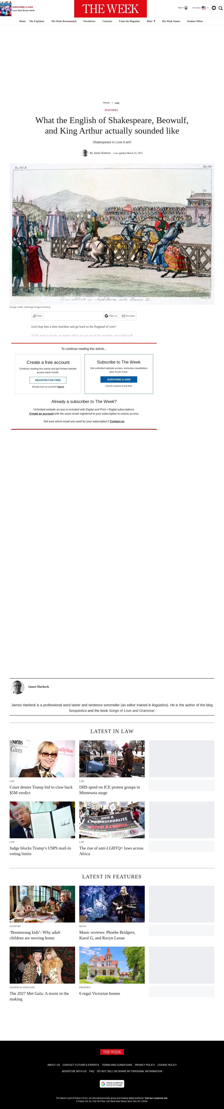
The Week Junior (171, 21)
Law (117, 102)
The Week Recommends (63, 21)
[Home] (22, 21)
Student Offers (195, 21)
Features (111, 110)
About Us (53, 1064)
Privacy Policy (145, 1064)
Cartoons (107, 21)
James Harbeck (102, 152)
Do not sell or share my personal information (129, 1071)
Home (106, 102)
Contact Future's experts (81, 1064)
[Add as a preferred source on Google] (112, 1084)
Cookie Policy (167, 1064)
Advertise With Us (74, 1071)
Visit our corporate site (156, 1098)
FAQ (91, 1071)
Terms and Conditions (117, 1064)
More (150, 21)
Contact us (117, 421)
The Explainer (36, 21)
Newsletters (89, 21)
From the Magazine (129, 21)
